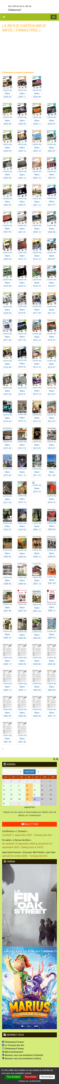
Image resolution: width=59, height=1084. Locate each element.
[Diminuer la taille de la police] (54, 759)
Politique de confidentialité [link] (29, 1081)
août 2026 (29, 771)
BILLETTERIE (31, 824)
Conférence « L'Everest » (15, 831)
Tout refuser (30, 1076)
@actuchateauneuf (13, 1051)
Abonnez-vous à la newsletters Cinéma (22, 1058)
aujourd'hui (29, 807)
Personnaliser (47, 1076)
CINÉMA (10, 861)
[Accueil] (3, 17)
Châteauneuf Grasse (14, 1042)
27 (27, 799)
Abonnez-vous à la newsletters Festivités (23, 1055)
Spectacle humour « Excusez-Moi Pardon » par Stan (28, 852)
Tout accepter (13, 1076)
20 (27, 794)
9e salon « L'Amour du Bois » (16, 840)
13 (27, 790)
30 (27, 781)
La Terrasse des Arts (14, 1045)
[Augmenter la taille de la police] (57, 759)
